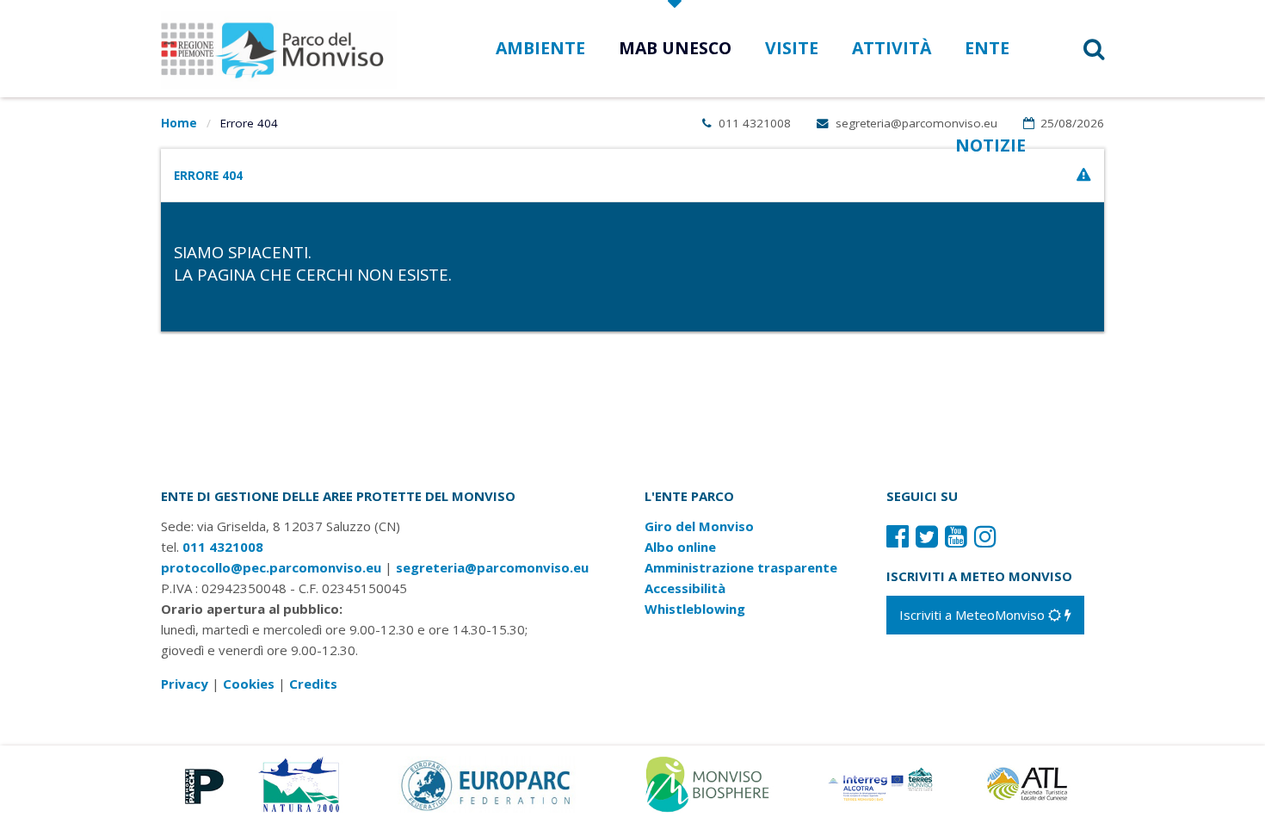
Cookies (249, 683)
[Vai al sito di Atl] (1032, 782)
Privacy (184, 683)
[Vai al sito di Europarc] (487, 782)
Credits (313, 683)
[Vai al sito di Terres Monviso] (882, 782)
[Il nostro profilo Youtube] (956, 536)
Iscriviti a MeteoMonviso (973, 614)
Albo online (680, 546)
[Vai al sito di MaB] (710, 782)
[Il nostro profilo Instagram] (985, 536)
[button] (1072, 48)
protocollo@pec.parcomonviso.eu (271, 567)
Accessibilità (685, 588)
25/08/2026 (1070, 123)
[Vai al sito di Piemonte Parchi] (200, 782)
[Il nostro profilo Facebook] (897, 536)
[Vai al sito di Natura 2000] (299, 782)
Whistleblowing (695, 608)
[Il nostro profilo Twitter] (927, 536)
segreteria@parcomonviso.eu (914, 123)
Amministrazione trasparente (741, 567)
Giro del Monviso (699, 526)
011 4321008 (753, 123)
